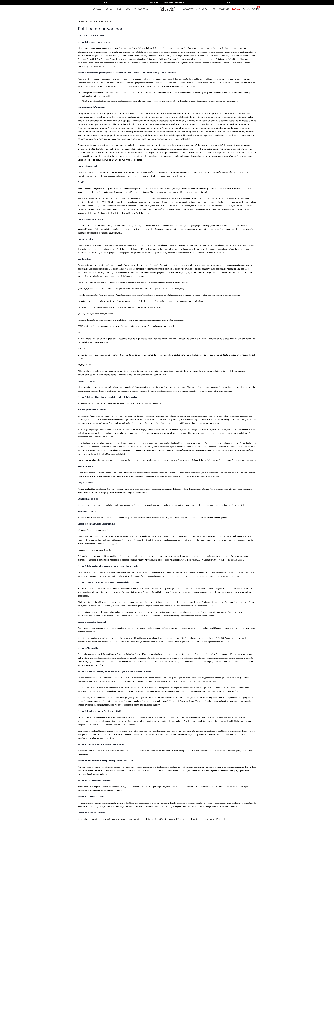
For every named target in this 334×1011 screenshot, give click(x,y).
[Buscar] (244, 9)
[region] (167, 2)
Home (81, 21)
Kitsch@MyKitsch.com (147, 560)
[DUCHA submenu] (134, 9)
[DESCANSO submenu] (150, 9)
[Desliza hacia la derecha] (229, 2)
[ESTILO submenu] (114, 9)
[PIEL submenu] (123, 9)
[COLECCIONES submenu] (198, 9)
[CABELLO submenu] (103, 9)
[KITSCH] (167, 8)
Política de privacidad (100, 21)
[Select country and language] (253, 9)
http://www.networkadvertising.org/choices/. (96, 738)
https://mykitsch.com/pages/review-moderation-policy (100, 790)
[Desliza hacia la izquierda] (105, 2)
